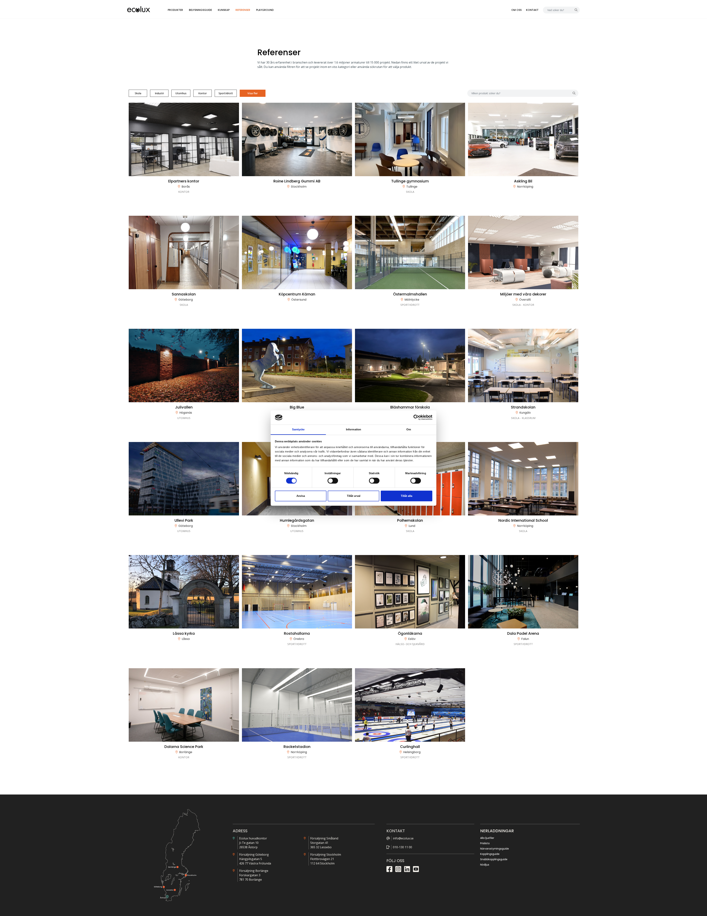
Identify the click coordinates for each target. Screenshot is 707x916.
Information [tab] (353, 429)
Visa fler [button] (252, 93)
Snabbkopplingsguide (493, 859)
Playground (265, 10)
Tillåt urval (353, 495)
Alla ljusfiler (487, 838)
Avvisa (300, 495)
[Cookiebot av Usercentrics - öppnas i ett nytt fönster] (416, 417)
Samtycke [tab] (298, 429)
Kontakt (532, 10)
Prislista (485, 843)
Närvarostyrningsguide (494, 848)
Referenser (242, 10)
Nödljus (484, 864)
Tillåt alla (406, 495)
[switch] (333, 481)
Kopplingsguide (490, 854)
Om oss (516, 10)
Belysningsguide (200, 10)
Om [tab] (408, 429)
